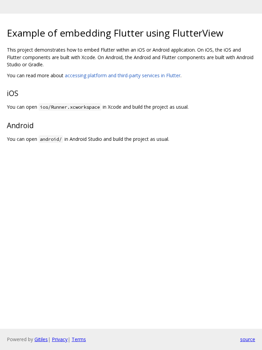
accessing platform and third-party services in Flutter (122, 75)
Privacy (60, 339)
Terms (79, 339)
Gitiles (41, 339)
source (247, 339)
